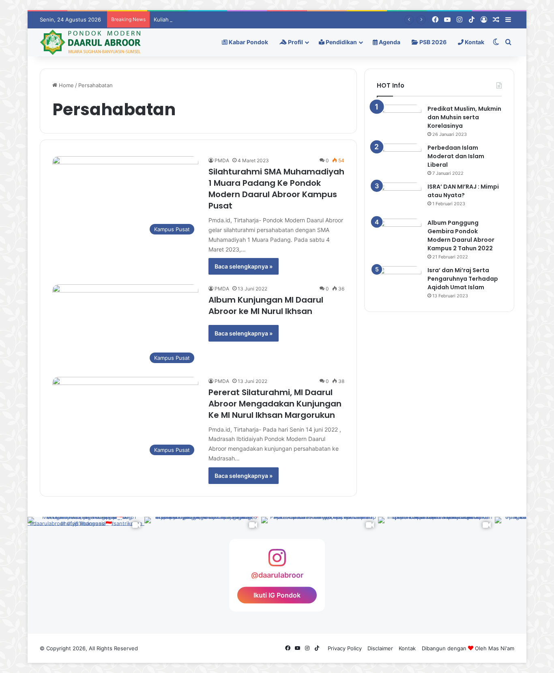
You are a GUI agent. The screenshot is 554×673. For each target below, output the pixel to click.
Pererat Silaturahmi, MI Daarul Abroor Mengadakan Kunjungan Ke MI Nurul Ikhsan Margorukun (274, 404)
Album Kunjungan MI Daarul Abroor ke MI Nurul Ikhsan (265, 305)
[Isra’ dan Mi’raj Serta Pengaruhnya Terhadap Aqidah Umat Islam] (399, 281)
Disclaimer (380, 648)
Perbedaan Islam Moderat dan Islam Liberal (455, 156)
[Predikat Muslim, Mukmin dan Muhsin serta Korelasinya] (399, 120)
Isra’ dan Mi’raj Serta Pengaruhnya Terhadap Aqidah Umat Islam (462, 278)
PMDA (222, 160)
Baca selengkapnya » (244, 266)
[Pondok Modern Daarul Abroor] (90, 42)
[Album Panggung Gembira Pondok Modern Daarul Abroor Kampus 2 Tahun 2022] (399, 234)
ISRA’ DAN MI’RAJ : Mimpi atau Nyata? (463, 191)
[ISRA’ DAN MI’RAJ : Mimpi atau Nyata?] (399, 198)
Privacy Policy (345, 648)
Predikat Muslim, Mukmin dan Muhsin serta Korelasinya (464, 117)
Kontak (474, 42)
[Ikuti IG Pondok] (277, 561)
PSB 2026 (432, 42)
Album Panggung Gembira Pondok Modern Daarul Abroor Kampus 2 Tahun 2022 (460, 235)
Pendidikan (340, 42)
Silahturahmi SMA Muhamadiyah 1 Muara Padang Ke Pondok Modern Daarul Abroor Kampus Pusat (276, 188)
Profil (295, 42)
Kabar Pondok (248, 42)
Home (65, 85)
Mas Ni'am (501, 648)
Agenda (389, 42)
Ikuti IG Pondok (277, 595)
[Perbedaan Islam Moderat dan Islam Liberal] (399, 159)
